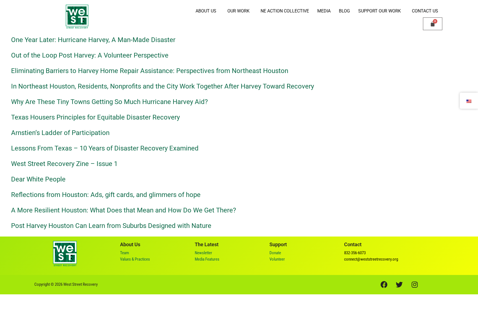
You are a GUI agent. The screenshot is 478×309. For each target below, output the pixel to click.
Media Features (207, 259)
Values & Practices (135, 259)
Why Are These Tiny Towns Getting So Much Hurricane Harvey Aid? (109, 102)
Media (324, 11)
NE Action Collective (285, 11)
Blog (344, 11)
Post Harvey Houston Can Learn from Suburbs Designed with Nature (111, 226)
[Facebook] (384, 285)
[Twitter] (399, 285)
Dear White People (38, 179)
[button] (207, 11)
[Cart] (432, 23)
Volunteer (277, 259)
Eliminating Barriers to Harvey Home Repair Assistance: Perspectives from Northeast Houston (149, 71)
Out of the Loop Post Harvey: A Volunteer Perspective (89, 55)
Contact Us (425, 11)
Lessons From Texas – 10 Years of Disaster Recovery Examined (105, 148)
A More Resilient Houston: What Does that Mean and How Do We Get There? (123, 210)
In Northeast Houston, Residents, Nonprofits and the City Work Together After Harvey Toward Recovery (162, 86)
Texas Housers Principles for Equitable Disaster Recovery (95, 117)
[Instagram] (415, 285)
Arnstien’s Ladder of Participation (60, 133)
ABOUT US (206, 11)
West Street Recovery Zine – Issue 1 (64, 164)
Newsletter (203, 252)
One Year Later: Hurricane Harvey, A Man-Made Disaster (93, 40)
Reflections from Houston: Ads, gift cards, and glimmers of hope (106, 195)
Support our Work (379, 11)
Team (124, 252)
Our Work (238, 11)
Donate (275, 252)
